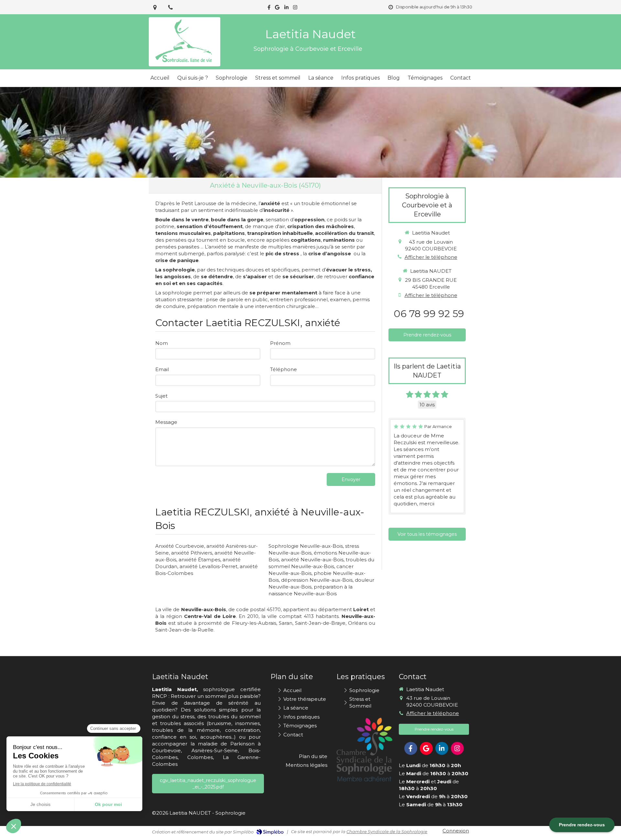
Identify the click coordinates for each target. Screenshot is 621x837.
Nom (161, 343)
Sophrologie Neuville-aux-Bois (305, 546)
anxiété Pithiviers (191, 553)
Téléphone (283, 369)
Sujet (161, 396)
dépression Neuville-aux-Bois (317, 580)
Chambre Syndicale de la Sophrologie (386, 831)
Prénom (280, 343)
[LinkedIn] (286, 8)
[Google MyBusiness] (277, 8)
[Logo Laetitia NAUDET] (184, 63)
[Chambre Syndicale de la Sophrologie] (364, 749)
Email (162, 369)
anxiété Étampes (199, 559)
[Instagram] (295, 8)
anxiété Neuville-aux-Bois (312, 559)
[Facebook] (268, 8)
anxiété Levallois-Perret (208, 566)
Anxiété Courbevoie (179, 546)
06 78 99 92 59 (429, 314)
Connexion (455, 831)
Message (166, 422)
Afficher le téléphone (431, 257)
